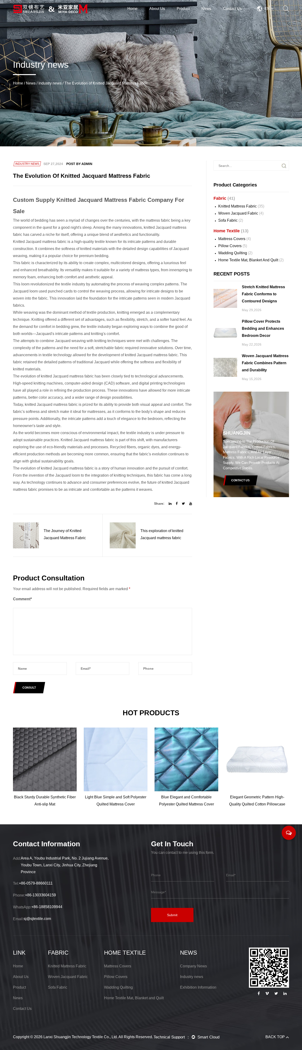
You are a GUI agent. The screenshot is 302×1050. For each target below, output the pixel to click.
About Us (157, 9)
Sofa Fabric (230, 220)
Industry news (50, 83)
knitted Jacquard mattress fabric (67, 468)
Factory (167, 16)
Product (183, 9)
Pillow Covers (232, 246)
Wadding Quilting (235, 253)
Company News (193, 966)
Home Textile (194, 16)
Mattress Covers (234, 239)
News (206, 9)
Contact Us (232, 9)
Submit (172, 915)
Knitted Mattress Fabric (241, 206)
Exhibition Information (198, 987)
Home (132, 9)
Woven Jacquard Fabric (241, 213)
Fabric (224, 198)
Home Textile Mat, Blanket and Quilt (251, 260)
